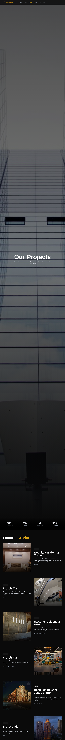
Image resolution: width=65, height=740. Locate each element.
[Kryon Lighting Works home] (8, 2)
